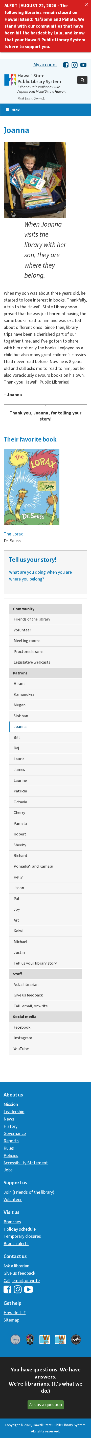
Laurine (20, 780)
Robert (20, 834)
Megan (20, 705)
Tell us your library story (35, 963)
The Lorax (13, 534)
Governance (15, 1133)
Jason (19, 888)
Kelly (18, 877)
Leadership (14, 1112)
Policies (11, 1155)
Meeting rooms (27, 641)
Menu (15, 110)
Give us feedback (28, 995)
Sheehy (20, 845)
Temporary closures (22, 1236)
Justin (19, 952)
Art (16, 920)
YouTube (21, 1049)
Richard (20, 855)
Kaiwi (18, 931)
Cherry (19, 812)
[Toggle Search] (82, 80)
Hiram (19, 683)
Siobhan (21, 716)
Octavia (20, 802)
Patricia (20, 791)
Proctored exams (28, 651)
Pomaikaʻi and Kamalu (33, 866)
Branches (12, 1222)
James (19, 769)
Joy (17, 909)
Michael (20, 942)
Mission (11, 1104)
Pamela (20, 823)
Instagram (23, 1038)
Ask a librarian (26, 984)
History (10, 1126)
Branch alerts (16, 1244)
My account (45, 65)
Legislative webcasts (32, 662)
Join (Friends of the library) (29, 1192)
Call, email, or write (31, 1006)
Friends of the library (32, 619)
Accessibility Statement (26, 1163)
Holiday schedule (20, 1229)
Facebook (22, 1027)
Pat (17, 899)
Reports (11, 1141)
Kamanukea (24, 694)
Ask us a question (45, 1405)
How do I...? (15, 1313)
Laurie (19, 759)
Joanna (20, 726)
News (9, 1119)
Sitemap (11, 1320)
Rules (9, 1148)
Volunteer (22, 630)
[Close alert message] (86, 4)
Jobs (8, 1170)
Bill (17, 737)
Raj (16, 748)
